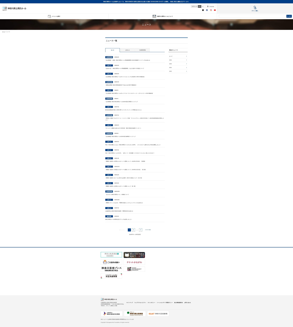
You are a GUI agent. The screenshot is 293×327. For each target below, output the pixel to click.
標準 (200, 6)
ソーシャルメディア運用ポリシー (165, 302)
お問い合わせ (187, 302)
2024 (170, 67)
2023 (170, 71)
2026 (170, 60)
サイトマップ (130, 302)
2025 (170, 63)
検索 (290, 16)
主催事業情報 (142, 50)
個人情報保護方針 (178, 302)
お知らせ (127, 50)
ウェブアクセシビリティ (140, 302)
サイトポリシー (151, 302)
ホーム (3, 31)
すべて (112, 50)
